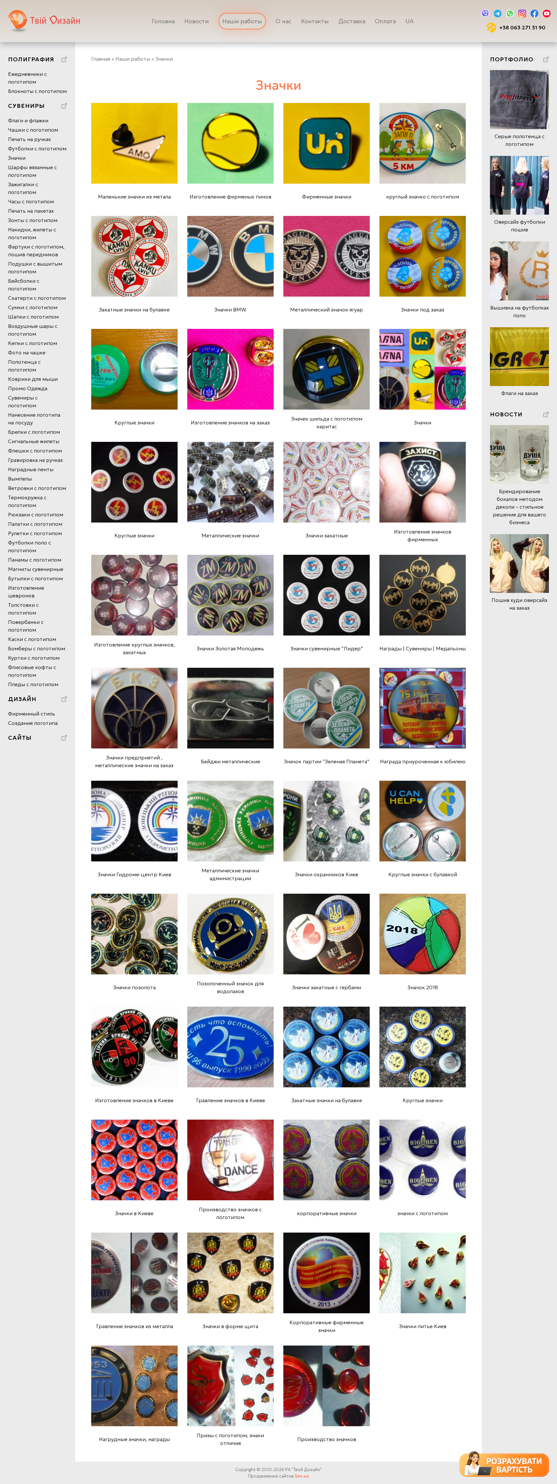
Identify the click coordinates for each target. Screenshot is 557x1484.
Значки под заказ (422, 309)
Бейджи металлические (230, 761)
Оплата (385, 21)
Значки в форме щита (230, 1326)
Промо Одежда (27, 388)
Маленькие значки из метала (134, 196)
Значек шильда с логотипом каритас (326, 422)
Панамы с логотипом (34, 559)
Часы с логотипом (31, 201)
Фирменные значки (326, 196)
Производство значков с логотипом (230, 1213)
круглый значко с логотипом (422, 196)
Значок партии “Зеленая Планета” (326, 761)
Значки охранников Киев (326, 874)
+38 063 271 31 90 (522, 27)
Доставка (351, 21)
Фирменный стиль (31, 713)
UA (410, 21)
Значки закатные (327, 535)
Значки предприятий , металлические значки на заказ (134, 761)
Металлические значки (230, 535)
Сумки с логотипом (32, 307)
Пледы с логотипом (33, 684)
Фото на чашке (26, 352)
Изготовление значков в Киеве (134, 1100)
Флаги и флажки (28, 120)
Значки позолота (134, 987)
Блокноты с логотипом (37, 91)
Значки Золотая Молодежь (230, 648)
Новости (196, 21)
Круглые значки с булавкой (422, 874)
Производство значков (326, 1439)
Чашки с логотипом (33, 130)
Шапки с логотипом (33, 316)
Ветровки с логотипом (37, 488)
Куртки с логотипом (34, 658)
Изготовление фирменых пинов (230, 196)
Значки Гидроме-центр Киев (134, 874)
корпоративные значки (327, 1213)
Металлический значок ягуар (326, 309)
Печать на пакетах (31, 211)
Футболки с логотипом (37, 148)
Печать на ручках (29, 139)
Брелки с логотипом (34, 432)
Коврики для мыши (33, 379)
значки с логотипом (422, 1213)
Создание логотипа (33, 723)
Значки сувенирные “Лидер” (326, 648)
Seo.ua (302, 1476)
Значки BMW (230, 309)
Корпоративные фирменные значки (326, 1326)
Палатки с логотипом (35, 524)
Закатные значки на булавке (134, 309)
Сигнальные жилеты (33, 441)
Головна (163, 21)
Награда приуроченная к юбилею (422, 761)
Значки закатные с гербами (326, 987)
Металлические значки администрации (230, 874)
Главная (100, 59)
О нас (283, 21)
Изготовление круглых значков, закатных (134, 648)
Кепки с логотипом (32, 343)
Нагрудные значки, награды (134, 1439)
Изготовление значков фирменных (422, 535)
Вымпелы (20, 478)
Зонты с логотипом (32, 220)
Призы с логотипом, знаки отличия (230, 1439)
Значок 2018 (422, 987)
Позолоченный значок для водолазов (230, 987)
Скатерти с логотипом (37, 298)
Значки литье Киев (422, 1326)
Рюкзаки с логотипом (35, 514)
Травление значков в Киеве (230, 1100)
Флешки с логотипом (35, 450)
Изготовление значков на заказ (230, 422)
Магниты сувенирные (35, 569)
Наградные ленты (31, 469)
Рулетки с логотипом (35, 533)
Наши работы (242, 21)
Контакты (315, 21)
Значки (16, 158)
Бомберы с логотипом (36, 648)
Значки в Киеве (134, 1213)
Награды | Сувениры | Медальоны (422, 648)
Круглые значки (134, 422)
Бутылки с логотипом (35, 578)
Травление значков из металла (134, 1326)
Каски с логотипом (32, 639)
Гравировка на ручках (35, 460)
